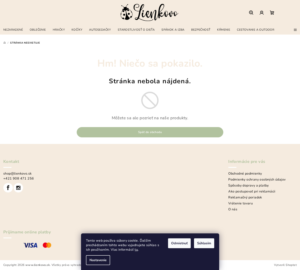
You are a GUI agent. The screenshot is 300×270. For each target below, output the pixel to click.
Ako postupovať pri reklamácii (251, 191)
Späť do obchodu (150, 132)
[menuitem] (13, 28)
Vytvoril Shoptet (285, 265)
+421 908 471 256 (18, 178)
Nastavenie (98, 260)
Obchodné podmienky (245, 173)
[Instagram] (18, 187)
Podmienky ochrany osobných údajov (257, 179)
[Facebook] (8, 187)
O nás (232, 209)
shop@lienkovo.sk (17, 173)
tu (136, 249)
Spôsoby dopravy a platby (248, 185)
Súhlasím (204, 243)
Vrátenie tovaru (240, 203)
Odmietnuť (179, 243)
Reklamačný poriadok (245, 197)
